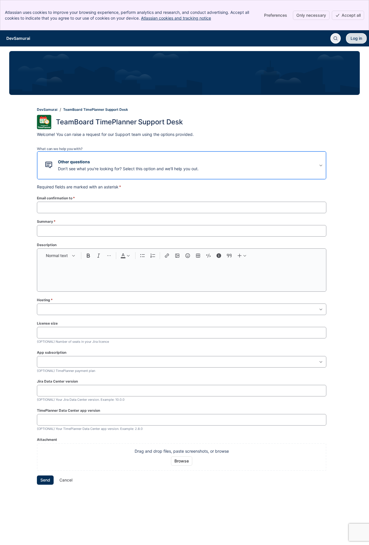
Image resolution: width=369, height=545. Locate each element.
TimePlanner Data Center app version (68, 410)
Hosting (45, 300)
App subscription (51, 352)
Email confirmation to (56, 198)
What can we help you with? (60, 149)
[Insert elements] (242, 255)
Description (47, 245)
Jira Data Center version (57, 381)
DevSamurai (47, 109)
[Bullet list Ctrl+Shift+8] (142, 255)
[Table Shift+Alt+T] (198, 255)
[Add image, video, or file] (177, 255)
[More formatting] (109, 255)
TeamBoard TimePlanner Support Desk (95, 109)
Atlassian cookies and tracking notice (176, 18)
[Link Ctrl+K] (167, 255)
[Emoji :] (187, 255)
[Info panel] (218, 255)
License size (47, 323)
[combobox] (40, 309)
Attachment (47, 439)
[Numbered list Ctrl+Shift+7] (152, 255)
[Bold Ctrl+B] (88, 255)
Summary (46, 221)
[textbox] (181, 272)
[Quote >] (229, 255)
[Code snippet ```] (208, 255)
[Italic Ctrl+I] (98, 255)
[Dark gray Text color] (125, 255)
